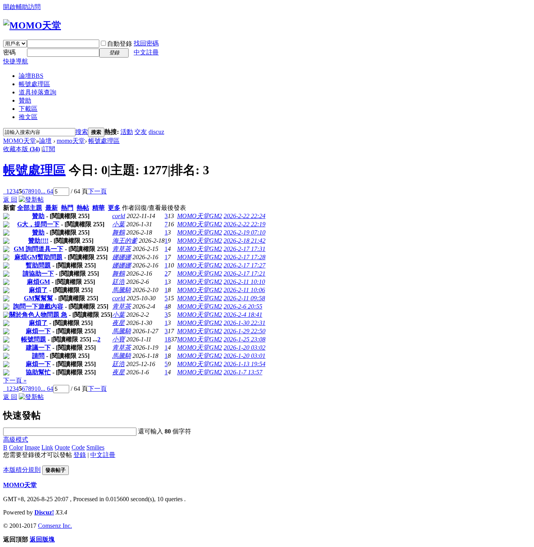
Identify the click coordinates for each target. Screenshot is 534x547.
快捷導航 (15, 61)
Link (47, 447)
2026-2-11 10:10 (244, 281)
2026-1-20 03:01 (244, 355)
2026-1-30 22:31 (244, 323)
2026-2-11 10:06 (244, 290)
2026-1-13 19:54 (244, 364)
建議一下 (38, 347)
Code (78, 447)
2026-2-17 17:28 (244, 257)
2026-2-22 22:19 (244, 224)
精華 (98, 207)
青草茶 (121, 249)
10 (37, 191)
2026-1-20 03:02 (244, 347)
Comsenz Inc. (55, 525)
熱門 (67, 207)
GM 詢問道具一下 (38, 249)
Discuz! (44, 512)
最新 (51, 207)
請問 (38, 355)
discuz (156, 131)
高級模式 (15, 439)
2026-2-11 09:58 (244, 298)
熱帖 (83, 207)
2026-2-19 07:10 (244, 232)
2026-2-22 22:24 (244, 216)
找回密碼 (146, 43)
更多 (114, 207)
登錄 (79, 454)
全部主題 (29, 207)
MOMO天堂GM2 (199, 216)
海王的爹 (124, 240)
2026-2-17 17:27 (244, 265)
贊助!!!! (38, 240)
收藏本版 (21, 149)
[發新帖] (31, 199)
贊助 (25, 100)
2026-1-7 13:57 (243, 372)
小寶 (118, 339)
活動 (126, 131)
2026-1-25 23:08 (244, 339)
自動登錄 (119, 43)
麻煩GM (38, 281)
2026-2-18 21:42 (244, 240)
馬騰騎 (121, 290)
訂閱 (49, 149)
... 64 (47, 191)
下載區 (28, 108)
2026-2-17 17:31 (244, 249)
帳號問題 (33, 339)
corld (118, 216)
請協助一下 (38, 273)
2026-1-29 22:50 (244, 331)
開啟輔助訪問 (22, 7)
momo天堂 (71, 140)
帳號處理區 (34, 84)
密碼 (9, 52)
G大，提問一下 (38, 224)
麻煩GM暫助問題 (38, 257)
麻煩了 (38, 290)
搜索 (81, 131)
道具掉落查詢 (37, 92)
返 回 (10, 199)
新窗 (9, 207)
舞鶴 (118, 232)
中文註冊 (146, 52)
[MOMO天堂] (32, 25)
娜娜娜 (121, 257)
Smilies (95, 447)
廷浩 (118, 281)
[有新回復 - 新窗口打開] (6, 217)
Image (32, 447)
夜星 (118, 323)
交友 (140, 131)
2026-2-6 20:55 (243, 306)
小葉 (118, 224)
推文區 (28, 117)
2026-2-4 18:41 (243, 314)
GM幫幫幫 (38, 298)
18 (168, 339)
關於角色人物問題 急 (38, 314)
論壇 (31, 75)
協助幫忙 (38, 372)
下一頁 (97, 191)
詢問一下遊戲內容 (38, 306)
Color (16, 447)
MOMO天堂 (19, 140)
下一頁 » (15, 380)
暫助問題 (38, 265)
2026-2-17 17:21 (244, 273)
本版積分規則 (22, 469)
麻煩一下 (38, 331)
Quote (62, 447)
